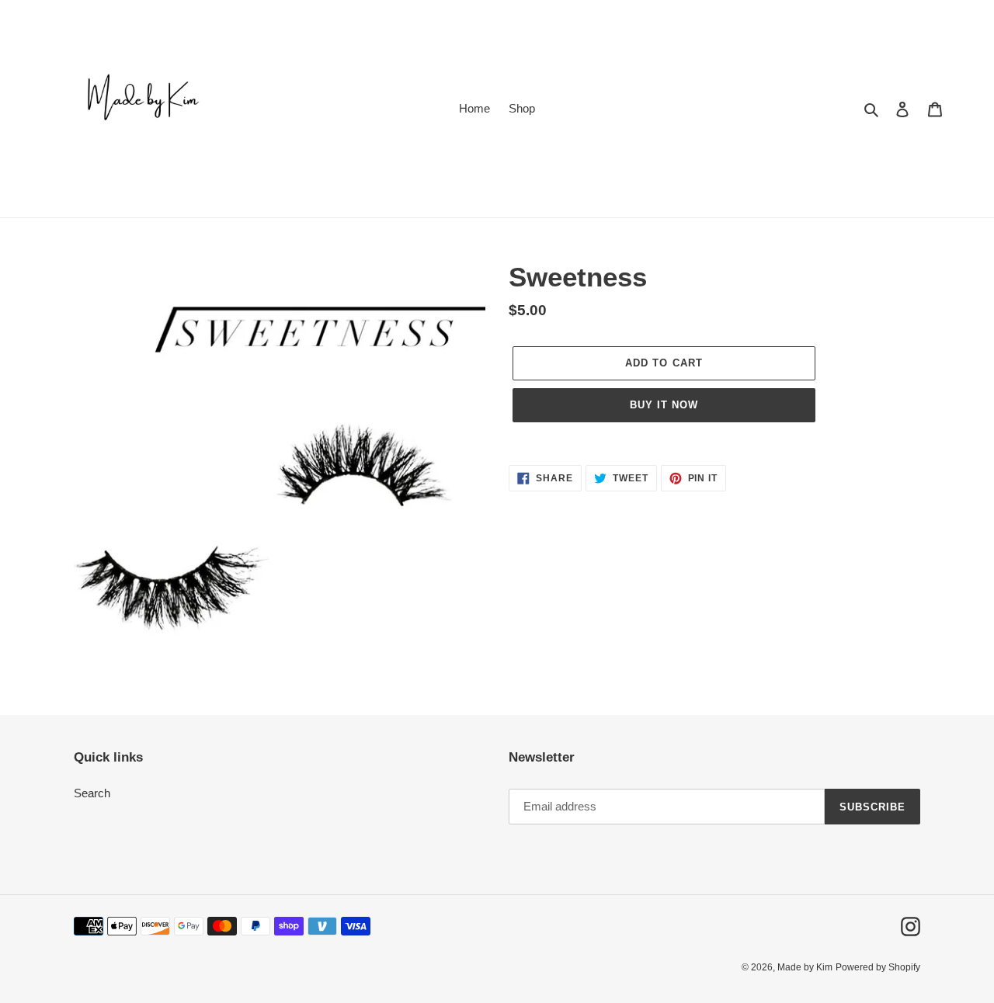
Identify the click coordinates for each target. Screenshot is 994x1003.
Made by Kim (804, 967)
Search (92, 793)
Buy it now (664, 405)
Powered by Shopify (878, 967)
